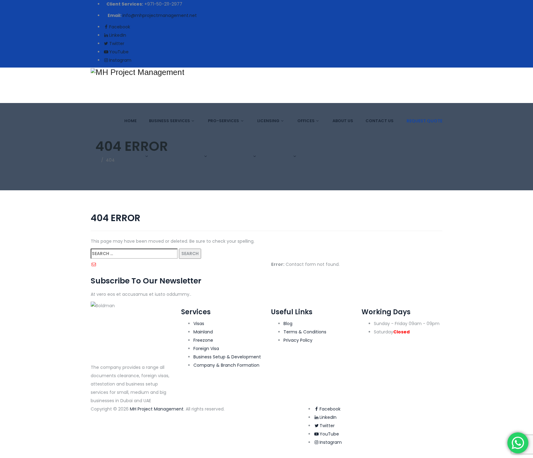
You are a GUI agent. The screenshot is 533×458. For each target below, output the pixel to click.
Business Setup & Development (227, 357)
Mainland (203, 332)
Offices (306, 121)
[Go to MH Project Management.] (97, 160)
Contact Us (380, 121)
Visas (198, 323)
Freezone (203, 340)
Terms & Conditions (304, 332)
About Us (343, 121)
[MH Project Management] (266, 72)
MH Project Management (157, 409)
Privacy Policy (297, 340)
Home (130, 121)
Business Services (169, 121)
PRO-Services (223, 121)
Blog (287, 323)
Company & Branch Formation (226, 365)
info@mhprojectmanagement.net (159, 15)
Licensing (268, 121)
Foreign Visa (206, 348)
